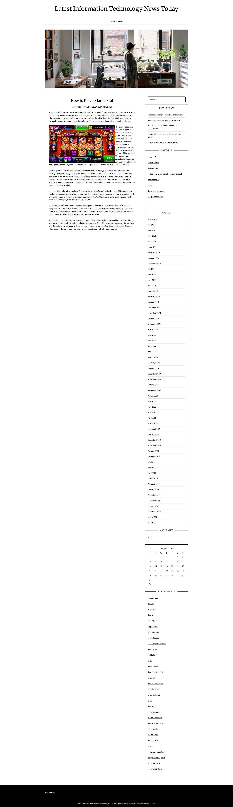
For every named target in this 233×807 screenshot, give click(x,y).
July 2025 (152, 269)
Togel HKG (152, 157)
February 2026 (154, 252)
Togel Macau (153, 626)
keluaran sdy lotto (155, 769)
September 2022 (154, 456)
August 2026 (153, 219)
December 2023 (154, 374)
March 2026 (153, 247)
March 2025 (153, 291)
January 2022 (153, 489)
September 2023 (154, 390)
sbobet (150, 185)
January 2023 (153, 434)
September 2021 (154, 512)
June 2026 (152, 230)
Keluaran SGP (153, 162)
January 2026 (153, 258)
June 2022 (152, 467)
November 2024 (154, 313)
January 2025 (153, 302)
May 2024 (152, 346)
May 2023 (152, 412)
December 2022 (154, 440)
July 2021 (152, 523)
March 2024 (153, 357)
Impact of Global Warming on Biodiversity (164, 120)
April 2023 (152, 418)
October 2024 (153, 319)
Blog (150, 537)
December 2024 (154, 307)
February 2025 (154, 296)
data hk (151, 604)
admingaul (107, 107)
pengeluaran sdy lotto (156, 757)
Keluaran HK (153, 168)
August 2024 (153, 330)
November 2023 (154, 379)
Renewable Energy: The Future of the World (165, 115)
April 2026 (152, 241)
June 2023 (152, 407)
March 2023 (153, 423)
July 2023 (152, 401)
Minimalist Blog (134, 804)
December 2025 (154, 263)
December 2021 (154, 495)
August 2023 (153, 396)
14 (172, 566)
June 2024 (152, 341)
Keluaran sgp (153, 598)
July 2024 (152, 335)
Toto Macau (152, 621)
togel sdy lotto (154, 763)
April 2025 (152, 285)
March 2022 (153, 478)
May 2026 (152, 236)
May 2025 (152, 280)
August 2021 (153, 517)
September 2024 (154, 324)
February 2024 (154, 363)
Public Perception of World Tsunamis (163, 143)
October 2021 (153, 506)
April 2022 (152, 473)
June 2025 (152, 274)
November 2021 (154, 500)
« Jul (149, 584)
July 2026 (152, 225)
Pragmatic (152, 609)
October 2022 (153, 451)
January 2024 (153, 368)
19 (161, 571)
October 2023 (153, 385)
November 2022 (154, 445)
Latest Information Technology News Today (116, 8)
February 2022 (154, 484)
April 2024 (152, 352)
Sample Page (116, 21)
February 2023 (154, 429)
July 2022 (152, 462)
